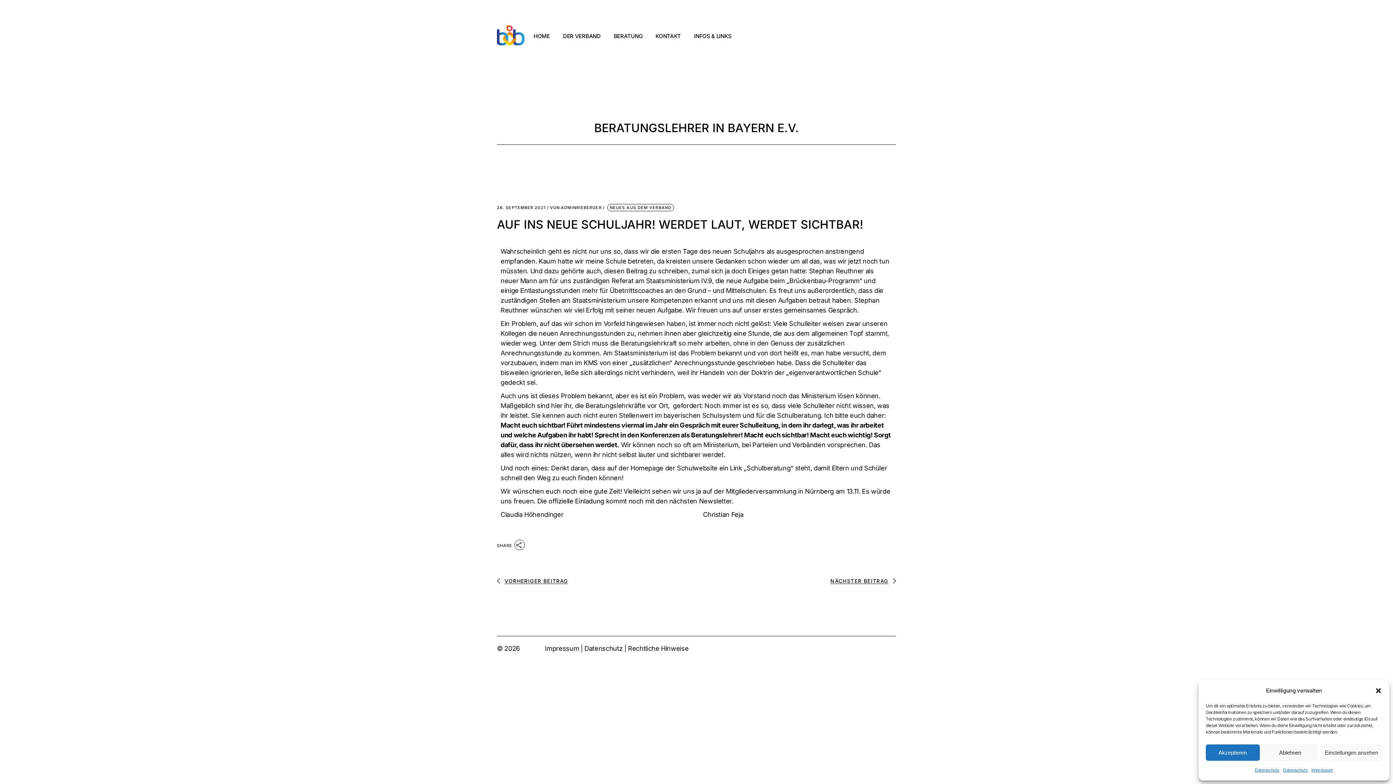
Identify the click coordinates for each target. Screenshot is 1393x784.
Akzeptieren (1233, 753)
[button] (1378, 690)
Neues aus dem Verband (640, 207)
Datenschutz (1267, 770)
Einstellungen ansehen (1351, 753)
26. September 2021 (521, 208)
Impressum (1322, 770)
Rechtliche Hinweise (658, 648)
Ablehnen (1290, 753)
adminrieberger (576, 208)
